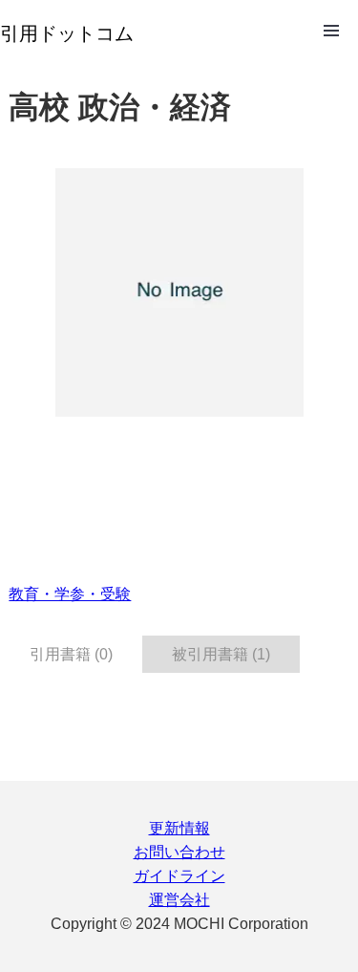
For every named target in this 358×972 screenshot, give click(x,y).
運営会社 (179, 900)
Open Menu (331, 30)
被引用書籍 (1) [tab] (221, 654)
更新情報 (179, 828)
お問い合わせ (179, 852)
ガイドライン (179, 876)
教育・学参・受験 (70, 594)
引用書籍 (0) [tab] (71, 654)
